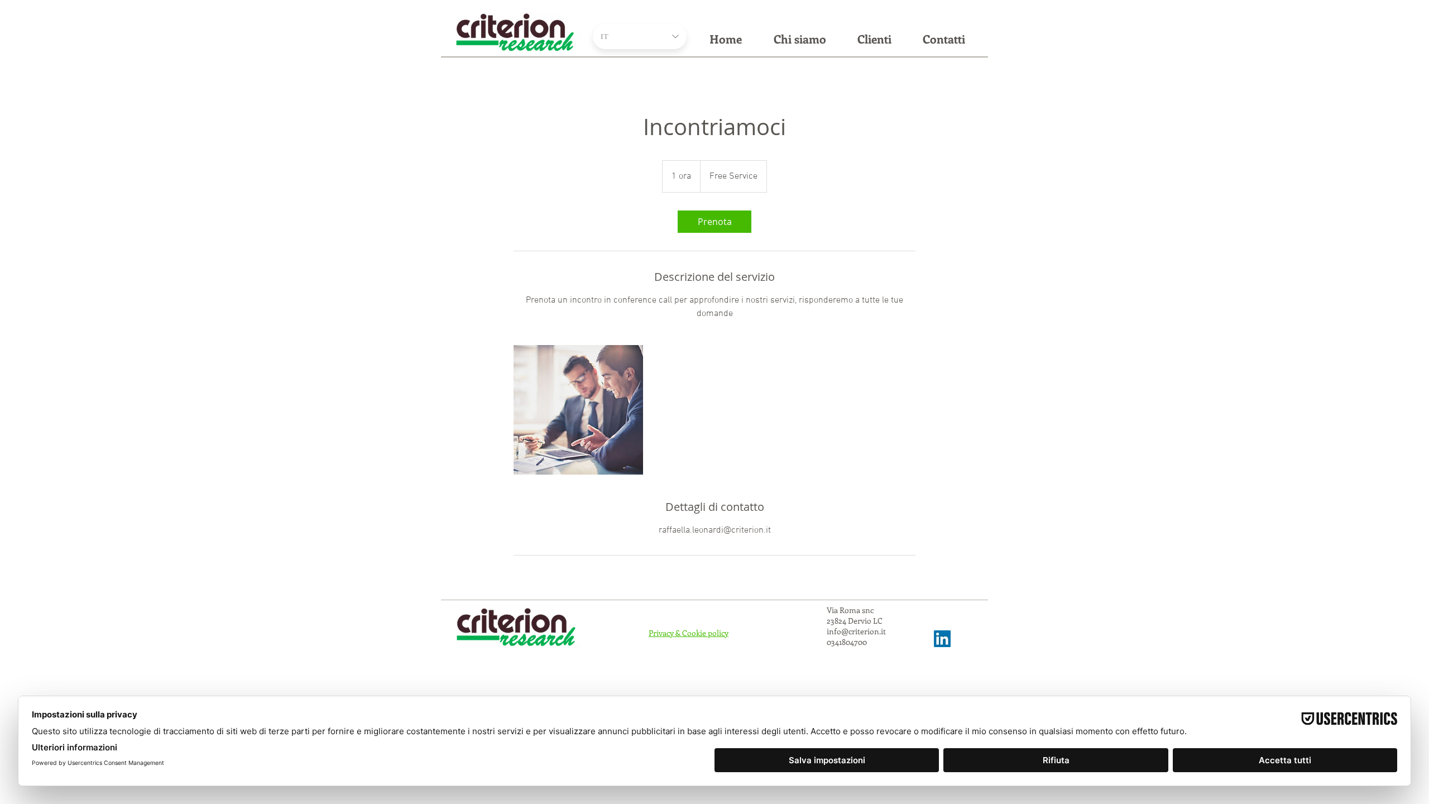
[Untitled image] (578, 410)
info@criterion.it (856, 631)
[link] (714, 221)
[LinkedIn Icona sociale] (942, 638)
